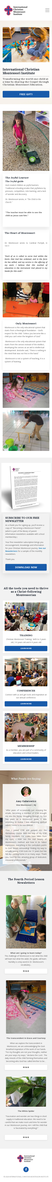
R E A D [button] (26, 971)
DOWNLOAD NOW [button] (26, 567)
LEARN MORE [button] (26, 648)
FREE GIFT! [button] (26, 94)
